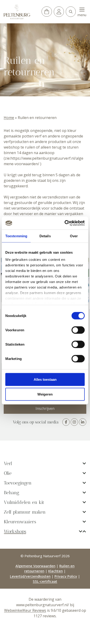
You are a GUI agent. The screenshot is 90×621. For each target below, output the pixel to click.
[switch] (78, 330)
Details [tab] (45, 236)
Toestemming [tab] (16, 236)
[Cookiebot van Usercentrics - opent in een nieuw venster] (65, 223)
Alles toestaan (45, 379)
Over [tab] (74, 236)
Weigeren (45, 394)
